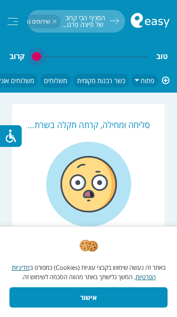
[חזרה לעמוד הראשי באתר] (150, 21)
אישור (88, 297)
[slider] (90, 56)
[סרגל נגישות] (11, 136)
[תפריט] (13, 21)
